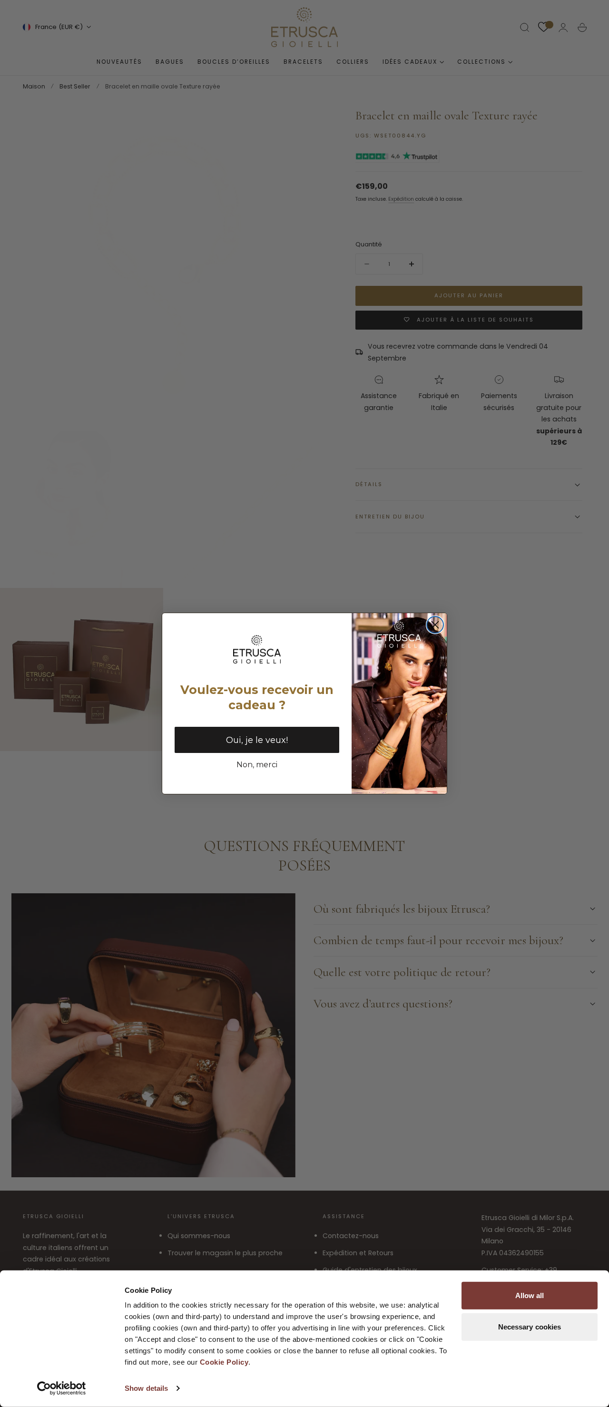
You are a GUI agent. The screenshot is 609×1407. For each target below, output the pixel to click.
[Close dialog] (435, 624)
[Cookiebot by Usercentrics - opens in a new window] (61, 1388)
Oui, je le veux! (257, 740)
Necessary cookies (529, 1326)
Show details (146, 1388)
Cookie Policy (224, 1362)
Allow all (529, 1295)
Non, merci (256, 764)
